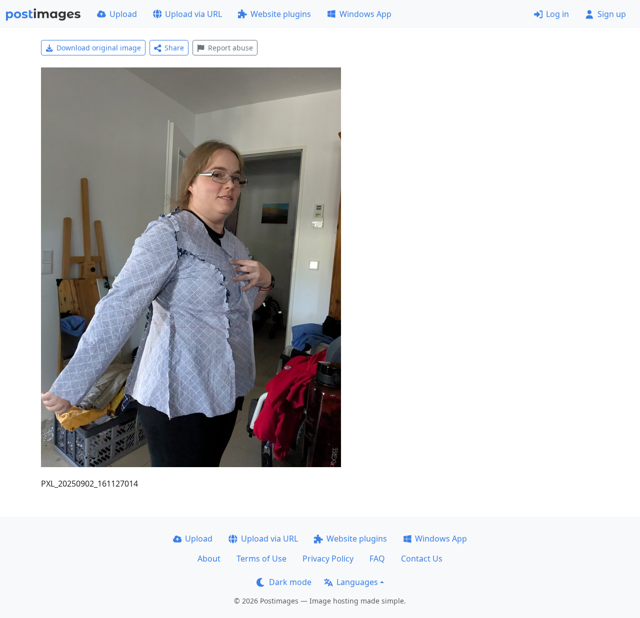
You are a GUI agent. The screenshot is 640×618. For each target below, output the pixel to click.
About (209, 558)
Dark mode (290, 582)
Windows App (366, 13)
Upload (123, 13)
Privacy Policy (328, 558)
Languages (357, 582)
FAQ (377, 558)
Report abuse (230, 47)
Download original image (98, 47)
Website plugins (280, 13)
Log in (557, 13)
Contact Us (421, 558)
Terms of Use (261, 558)
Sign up (612, 13)
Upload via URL (193, 13)
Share (174, 47)
